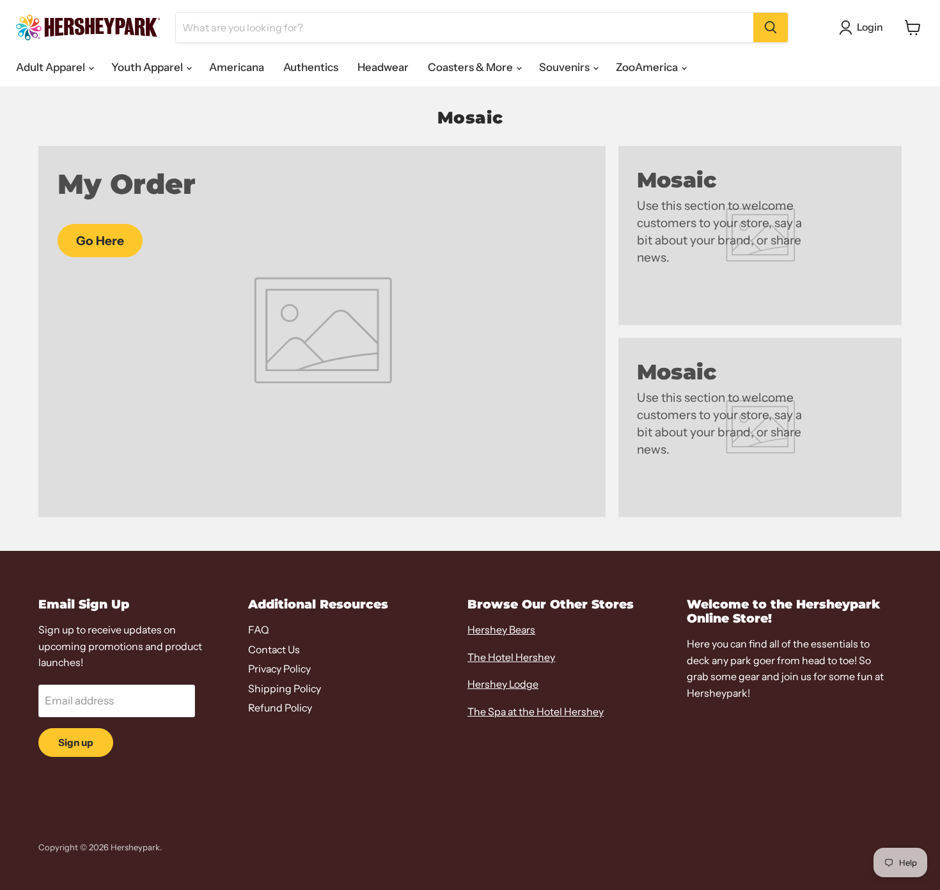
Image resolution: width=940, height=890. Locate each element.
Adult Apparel (51, 67)
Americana (236, 67)
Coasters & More (471, 67)
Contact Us (274, 650)
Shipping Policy (284, 689)
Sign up (75, 742)
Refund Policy (280, 708)
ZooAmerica (648, 67)
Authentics (310, 67)
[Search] (770, 27)
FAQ (258, 630)
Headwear (383, 67)
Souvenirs (565, 67)
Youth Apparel (148, 67)
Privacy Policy (279, 669)
